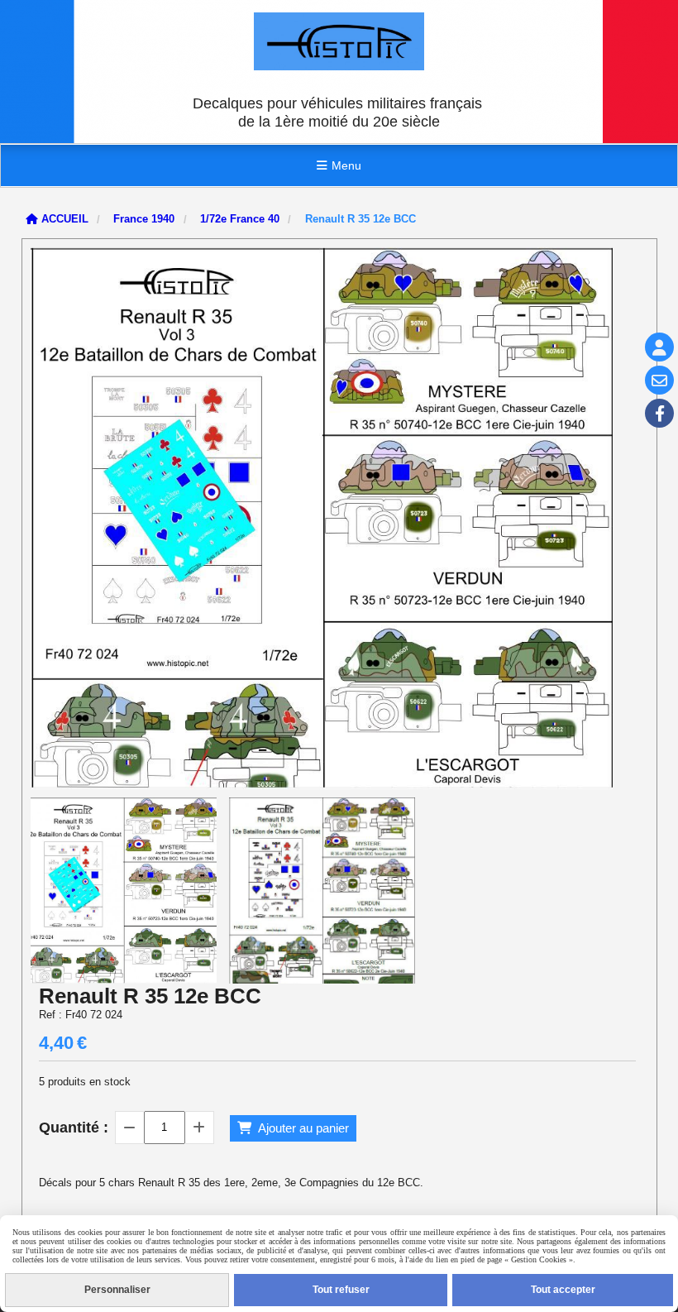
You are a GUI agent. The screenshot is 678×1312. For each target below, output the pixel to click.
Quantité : (73, 1127)
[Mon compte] (659, 347)
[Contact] (659, 380)
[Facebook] (659, 413)
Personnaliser (117, 1289)
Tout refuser (341, 1289)
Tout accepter (563, 1289)
